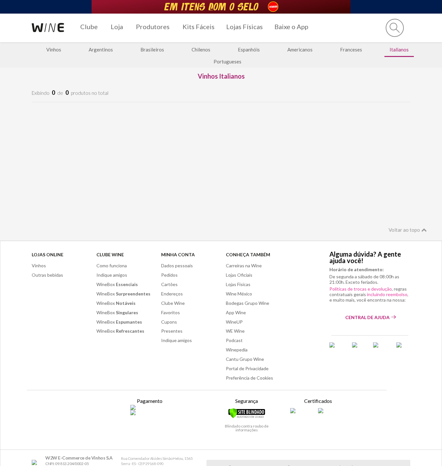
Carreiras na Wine (244, 265)
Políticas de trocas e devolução (360, 289)
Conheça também (248, 254)
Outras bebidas (47, 275)
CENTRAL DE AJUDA (367, 317)
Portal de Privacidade (247, 368)
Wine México (239, 293)
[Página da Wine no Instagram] (380, 347)
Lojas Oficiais (239, 275)
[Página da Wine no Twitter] (358, 347)
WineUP (234, 322)
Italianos (399, 49)
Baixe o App (291, 26)
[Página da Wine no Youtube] (403, 347)
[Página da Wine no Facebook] (336, 347)
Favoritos (170, 312)
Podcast (234, 340)
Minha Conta (178, 254)
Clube (89, 26)
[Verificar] (246, 417)
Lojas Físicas (244, 26)
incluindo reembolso (387, 294)
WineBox (117, 284)
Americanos (300, 49)
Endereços (172, 293)
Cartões (169, 284)
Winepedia (237, 349)
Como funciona (111, 265)
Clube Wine (110, 254)
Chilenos (201, 49)
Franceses (351, 49)
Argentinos (101, 49)
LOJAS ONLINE (47, 254)
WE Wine (235, 331)
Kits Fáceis (198, 26)
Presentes (171, 331)
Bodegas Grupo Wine (247, 303)
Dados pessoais (177, 265)
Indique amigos (111, 275)
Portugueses (227, 61)
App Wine (236, 312)
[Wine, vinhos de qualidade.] (36, 462)
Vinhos (53, 49)
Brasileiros (152, 49)
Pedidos (169, 275)
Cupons (169, 322)
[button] (395, 28)
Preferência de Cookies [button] (249, 378)
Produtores (153, 26)
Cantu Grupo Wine (245, 359)
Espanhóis (249, 49)
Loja (117, 26)
